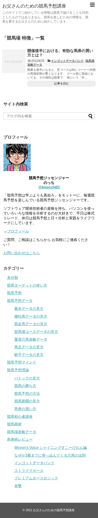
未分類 (12, 278)
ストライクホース (29, 471)
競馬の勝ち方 (25, 386)
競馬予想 (14, 293)
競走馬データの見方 (30, 324)
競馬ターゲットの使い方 (27, 285)
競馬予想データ (20, 301)
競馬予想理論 (18, 370)
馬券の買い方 (25, 409)
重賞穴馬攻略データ (30, 339)
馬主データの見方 (29, 347)
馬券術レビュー (20, 439)
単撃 (18, 486)
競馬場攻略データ (21, 432)
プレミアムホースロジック (36, 478)
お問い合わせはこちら (21, 253)
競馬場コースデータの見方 (36, 332)
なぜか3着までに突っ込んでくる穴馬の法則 (50, 455)
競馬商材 (14, 424)
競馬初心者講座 (20, 417)
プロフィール (18, 231)
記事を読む (61, 83)
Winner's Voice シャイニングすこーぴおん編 (50, 448)
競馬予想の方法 (27, 393)
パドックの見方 (27, 378)
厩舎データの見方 (29, 309)
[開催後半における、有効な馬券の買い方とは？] (13, 61)
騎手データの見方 (29, 355)
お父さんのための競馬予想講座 (34, 5)
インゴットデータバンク (67, 61)
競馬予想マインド (21, 362)
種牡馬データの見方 (30, 316)
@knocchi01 (49, 187)
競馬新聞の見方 (27, 401)
